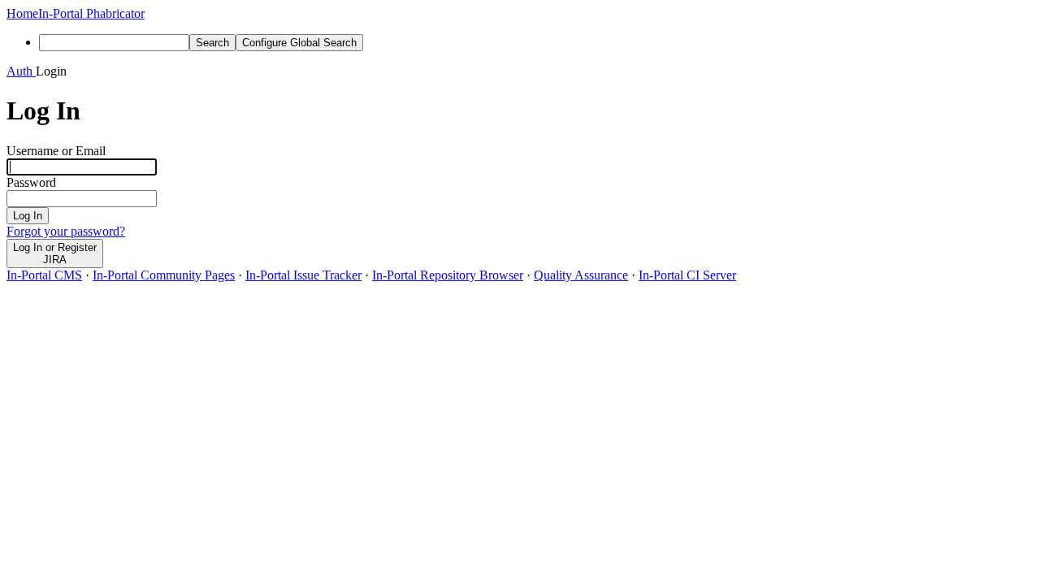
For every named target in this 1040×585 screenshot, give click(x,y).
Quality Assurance (581, 275)
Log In (27, 216)
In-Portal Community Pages (164, 275)
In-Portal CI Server (687, 275)
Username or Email (56, 151)
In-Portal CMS (44, 275)
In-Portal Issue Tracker (303, 275)
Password (31, 182)
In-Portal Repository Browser (447, 275)
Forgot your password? (65, 231)
